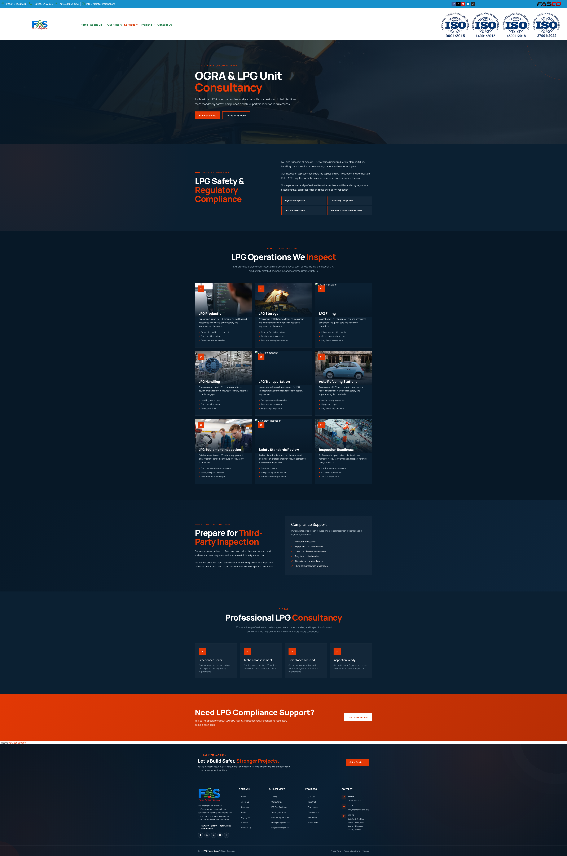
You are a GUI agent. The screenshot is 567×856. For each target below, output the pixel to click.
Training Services (278, 812)
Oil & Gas (311, 796)
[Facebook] (200, 835)
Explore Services (207, 115)
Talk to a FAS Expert (236, 115)
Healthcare (312, 817)
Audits (274, 796)
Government (313, 807)
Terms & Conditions (352, 851)
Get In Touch (358, 762)
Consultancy (276, 802)
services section (17, 742)
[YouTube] (220, 835)
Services (129, 24)
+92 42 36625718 (354, 800)
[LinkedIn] (207, 835)
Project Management (280, 827)
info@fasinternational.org (358, 809)
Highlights (245, 817)
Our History (114, 24)
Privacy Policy (336, 851)
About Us (96, 24)
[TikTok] (226, 835)
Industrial (312, 802)
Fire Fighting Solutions (280, 822)
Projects (146, 24)
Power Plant (313, 822)
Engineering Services (280, 817)
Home (84, 24)
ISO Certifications (279, 807)
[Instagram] (213, 835)
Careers (244, 822)
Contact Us (164, 24)
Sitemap (365, 851)
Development (313, 812)
